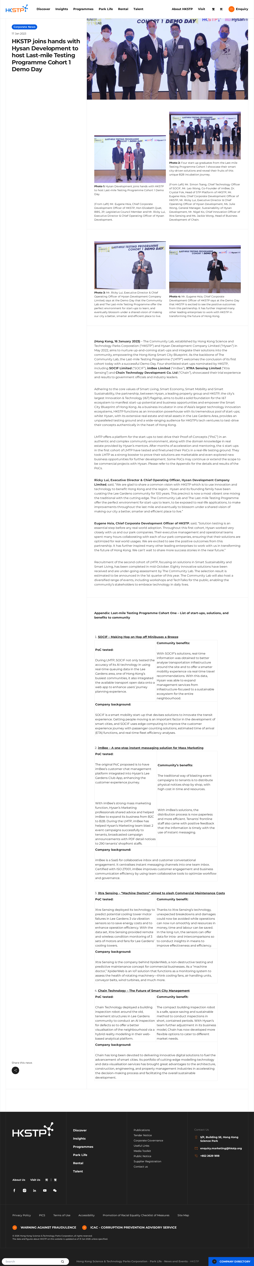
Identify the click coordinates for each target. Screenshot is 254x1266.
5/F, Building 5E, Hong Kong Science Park (219, 1139)
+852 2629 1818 (209, 1155)
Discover (43, 9)
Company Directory (235, 1261)
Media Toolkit (142, 1151)
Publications (142, 1130)
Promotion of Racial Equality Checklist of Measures (136, 1215)
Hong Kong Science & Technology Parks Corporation (111, 1261)
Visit (201, 9)
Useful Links (141, 1145)
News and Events (176, 1261)
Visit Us (35, 1180)
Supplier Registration (147, 1161)
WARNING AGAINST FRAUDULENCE (48, 1227)
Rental (123, 9)
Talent (138, 9)
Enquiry (242, 9)
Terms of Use (61, 1215)
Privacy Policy (21, 1215)
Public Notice (142, 1156)
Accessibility (86, 1215)
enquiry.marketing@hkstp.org (220, 1148)
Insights (61, 9)
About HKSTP (182, 9)
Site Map (183, 1215)
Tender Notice (143, 1135)
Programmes (83, 9)
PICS (42, 1215)
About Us (18, 1180)
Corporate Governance (148, 1140)
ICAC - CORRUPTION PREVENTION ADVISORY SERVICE (133, 1227)
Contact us (141, 1166)
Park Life (106, 9)
